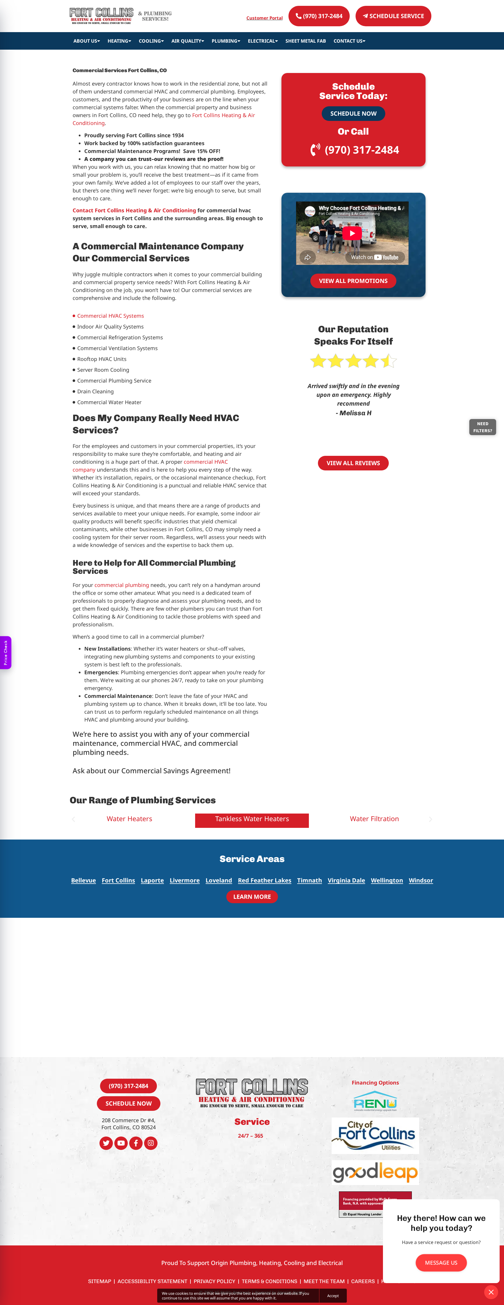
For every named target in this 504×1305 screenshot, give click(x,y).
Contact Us (348, 41)
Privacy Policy (214, 1281)
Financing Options (375, 1082)
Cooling (150, 41)
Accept (333, 1295)
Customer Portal (264, 18)
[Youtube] (121, 1143)
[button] (73, 819)
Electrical (261, 41)
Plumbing (224, 41)
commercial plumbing (121, 584)
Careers (363, 1281)
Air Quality (186, 41)
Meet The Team (324, 1281)
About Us (85, 41)
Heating (118, 41)
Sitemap (99, 1281)
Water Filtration (252, 818)
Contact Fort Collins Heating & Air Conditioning (134, 210)
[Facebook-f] (136, 1143)
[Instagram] (151, 1143)
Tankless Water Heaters (130, 818)
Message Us (441, 1262)
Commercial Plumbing (374, 818)
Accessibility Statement (152, 1281)
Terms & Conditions (269, 1281)
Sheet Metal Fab (306, 41)
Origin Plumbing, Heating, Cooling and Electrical (277, 1263)
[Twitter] (106, 1143)
